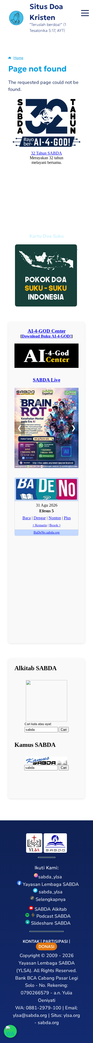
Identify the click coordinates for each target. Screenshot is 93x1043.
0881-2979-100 (43, 1008)
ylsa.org (72, 1015)
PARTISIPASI (55, 941)
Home (18, 57)
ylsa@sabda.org (30, 1015)
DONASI (46, 946)
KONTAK (31, 941)
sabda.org (48, 1022)
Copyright (30, 955)
